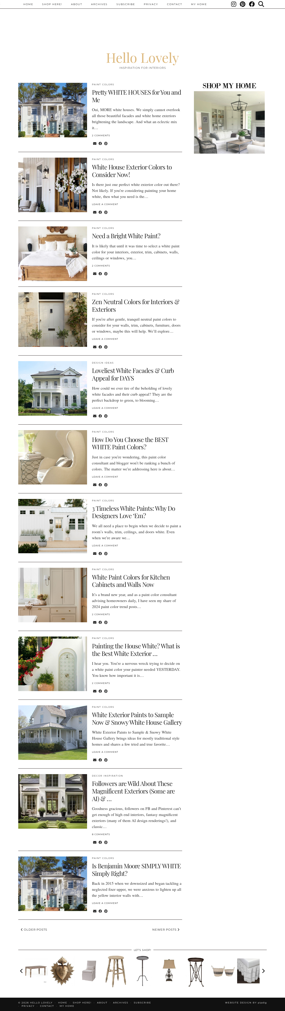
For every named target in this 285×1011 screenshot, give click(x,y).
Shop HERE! (52, 4)
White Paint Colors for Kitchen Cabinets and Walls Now (131, 581)
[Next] (263, 971)
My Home (199, 4)
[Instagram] (234, 4)
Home (28, 4)
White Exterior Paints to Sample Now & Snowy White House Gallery (137, 718)
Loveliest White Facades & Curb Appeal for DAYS (133, 374)
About (76, 4)
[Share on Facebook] (100, 143)
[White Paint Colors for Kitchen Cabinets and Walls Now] (52, 595)
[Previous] (21, 971)
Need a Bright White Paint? (126, 236)
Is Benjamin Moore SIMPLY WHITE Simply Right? (136, 869)
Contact (174, 4)
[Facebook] (252, 4)
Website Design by (246, 1002)
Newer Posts (164, 929)
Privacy (151, 4)
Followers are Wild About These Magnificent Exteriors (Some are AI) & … (133, 790)
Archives (99, 4)
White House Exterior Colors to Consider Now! (132, 171)
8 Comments (101, 834)
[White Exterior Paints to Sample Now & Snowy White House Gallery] (52, 732)
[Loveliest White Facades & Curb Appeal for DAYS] (52, 388)
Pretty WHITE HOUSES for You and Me (136, 96)
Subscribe (125, 4)
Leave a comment (105, 204)
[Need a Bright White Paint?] (52, 253)
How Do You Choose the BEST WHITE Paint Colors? (130, 443)
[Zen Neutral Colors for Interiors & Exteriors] (52, 319)
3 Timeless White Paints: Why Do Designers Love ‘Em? (133, 512)
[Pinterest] (243, 4)
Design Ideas (103, 362)
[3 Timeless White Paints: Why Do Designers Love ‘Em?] (52, 526)
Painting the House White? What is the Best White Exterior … (136, 649)
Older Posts (35, 929)
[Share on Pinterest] (106, 143)
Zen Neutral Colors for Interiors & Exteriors (135, 305)
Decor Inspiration (107, 775)
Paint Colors (103, 84)
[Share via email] (95, 143)
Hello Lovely (142, 57)
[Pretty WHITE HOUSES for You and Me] (52, 110)
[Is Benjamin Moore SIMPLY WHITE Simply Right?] (52, 883)
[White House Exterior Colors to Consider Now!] (52, 185)
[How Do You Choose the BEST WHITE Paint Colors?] (52, 457)
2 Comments (101, 135)
